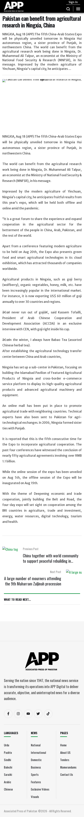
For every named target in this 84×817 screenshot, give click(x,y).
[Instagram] (18, 713)
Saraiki (8, 774)
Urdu (6, 745)
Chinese (8, 789)
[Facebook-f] (8, 713)
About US (65, 752)
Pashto (8, 752)
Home (63, 745)
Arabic (7, 782)
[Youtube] (28, 713)
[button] (68, 9)
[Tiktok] (48, 713)
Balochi (8, 767)
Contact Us (66, 774)
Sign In (73, 2)
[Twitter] (38, 713)
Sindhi (7, 760)
